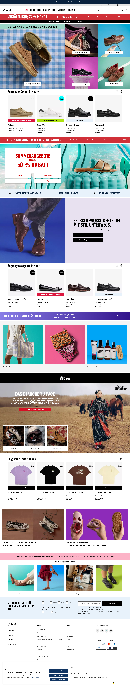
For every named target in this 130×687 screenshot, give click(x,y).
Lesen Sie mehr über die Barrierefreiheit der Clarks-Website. (75, 673)
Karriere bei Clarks (71, 632)
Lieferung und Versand (42, 636)
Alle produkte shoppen (111, 140)
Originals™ (46, 10)
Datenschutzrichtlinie (87, 609)
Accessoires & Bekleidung (66, 10)
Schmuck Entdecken (94, 140)
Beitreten (112, 603)
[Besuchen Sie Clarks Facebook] (97, 631)
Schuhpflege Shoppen (94, 367)
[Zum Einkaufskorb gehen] (126, 10)
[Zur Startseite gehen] (8, 10)
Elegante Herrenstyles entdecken (88, 235)
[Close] (67, 665)
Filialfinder (39, 649)
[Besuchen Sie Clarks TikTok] (106, 631)
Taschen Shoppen (9, 367)
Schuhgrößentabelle (42, 646)
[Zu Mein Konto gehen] (122, 10)
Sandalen (18, 181)
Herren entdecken (8, 545)
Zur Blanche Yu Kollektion (35, 409)
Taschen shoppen (117, 316)
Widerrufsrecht (41, 659)
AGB (118, 17)
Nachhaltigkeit (70, 649)
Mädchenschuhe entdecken (97, 545)
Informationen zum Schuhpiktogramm (47, 643)
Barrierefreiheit (70, 639)
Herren (32, 10)
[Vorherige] (117, 91)
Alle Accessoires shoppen (100, 316)
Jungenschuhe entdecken (75, 545)
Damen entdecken (23, 545)
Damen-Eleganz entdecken (88, 240)
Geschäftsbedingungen (43, 653)
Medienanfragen (70, 636)
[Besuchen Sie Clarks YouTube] (111, 631)
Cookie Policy (35, 677)
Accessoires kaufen (51, 367)
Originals (109, 17)
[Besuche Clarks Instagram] (102, 631)
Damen (39, 10)
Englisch (56, 612)
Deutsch (47, 612)
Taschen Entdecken (76, 140)
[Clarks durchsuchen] (107, 10)
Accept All (59, 671)
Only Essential (58, 675)
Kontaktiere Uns (41, 629)
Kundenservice (40, 632)
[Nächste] (121, 91)
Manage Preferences (59, 679)
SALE (26, 10)
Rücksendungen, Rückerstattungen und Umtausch (50, 639)
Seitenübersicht (70, 643)
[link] (21, 115)
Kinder (54, 10)
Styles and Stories (70, 646)
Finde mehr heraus (108, 556)
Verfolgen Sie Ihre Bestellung (44, 656)
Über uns (68, 629)
